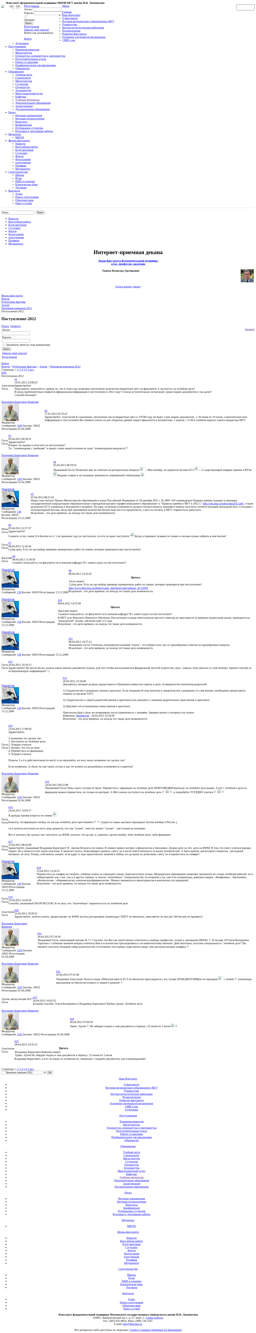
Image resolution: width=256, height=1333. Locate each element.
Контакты (14, 190)
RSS (3, 372)
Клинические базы (26, 184)
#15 (47, 781)
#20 (16, 910)
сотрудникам (23, 162)
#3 (9, 435)
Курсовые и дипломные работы (34, 131)
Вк (12, 7)
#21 (39, 933)
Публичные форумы (24, 366)
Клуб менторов (24, 149)
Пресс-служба (23, 203)
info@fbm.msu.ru (132, 1324)
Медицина (14, 134)
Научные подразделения (29, 118)
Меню (65, 6)
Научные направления (28, 115)
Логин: (28, 9)
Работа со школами (26, 62)
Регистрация (31, 26)
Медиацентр (22, 168)
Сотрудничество (18, 171)
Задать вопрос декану (128, 286)
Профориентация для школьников (35, 65)
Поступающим (17, 46)
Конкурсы (21, 121)
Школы (19, 175)
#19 (10, 897)
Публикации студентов (29, 128)
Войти (28, 38)
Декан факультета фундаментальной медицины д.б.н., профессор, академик (128, 262)
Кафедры (20, 96)
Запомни (29, 19)
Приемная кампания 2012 (65, 366)
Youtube (18, 7)
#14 (10, 725)
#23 (35, 997)
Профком (20, 165)
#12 (10, 661)
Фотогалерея (22, 159)
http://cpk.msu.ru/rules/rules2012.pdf (223, 503)
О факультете (70, 18)
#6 (9, 525)
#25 (16, 1041)
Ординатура (22, 87)
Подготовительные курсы (30, 59)
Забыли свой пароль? (36, 29)
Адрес (19, 193)
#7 (9, 543)
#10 (60, 600)
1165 (19, 425)
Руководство (69, 24)
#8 (13, 556)
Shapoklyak (82, 715)
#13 (65, 678)
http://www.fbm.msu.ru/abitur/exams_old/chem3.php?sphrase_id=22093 (108, 588)
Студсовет (21, 153)
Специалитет (23, 77)
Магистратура (23, 52)
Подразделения (71, 30)
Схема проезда (154, 1317)
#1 (15, 379)
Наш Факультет (71, 15)
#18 (39, 867)
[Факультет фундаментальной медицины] (2, 6)
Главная (67, 11)
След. (31, 369)
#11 (71, 638)
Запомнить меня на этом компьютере (28, 344)
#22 (58, 971)
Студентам (21, 84)
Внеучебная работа (26, 146)
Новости (20, 143)
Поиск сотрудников (27, 197)
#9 (70, 570)
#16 (10, 807)
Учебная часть (23, 74)
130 (19, 511)
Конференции (23, 124)
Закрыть (250, 329)
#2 (46, 410)
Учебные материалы (27, 99)
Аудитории (22, 43)
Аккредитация (24, 106)
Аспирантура (23, 90)
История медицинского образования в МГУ (88, 21)
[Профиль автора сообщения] (10, 420)
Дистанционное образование (32, 109)
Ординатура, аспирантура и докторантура (40, 55)
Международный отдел (29, 93)
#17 (10, 841)
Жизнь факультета (19, 140)
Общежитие (22, 68)
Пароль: (28, 13)
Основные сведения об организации (84, 37)
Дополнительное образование (33, 102)
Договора (21, 187)
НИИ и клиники (25, 181)
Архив (43, 366)
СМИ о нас (68, 40)
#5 (32, 494)
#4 (54, 461)
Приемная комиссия (27, 49)
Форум (19, 156)
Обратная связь (245, 7)
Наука (11, 112)
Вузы (18, 178)
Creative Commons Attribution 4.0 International (155, 1329)
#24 (72, 1018)
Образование (16, 71)
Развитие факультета (74, 33)
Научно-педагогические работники (83, 27)
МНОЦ (19, 137)
